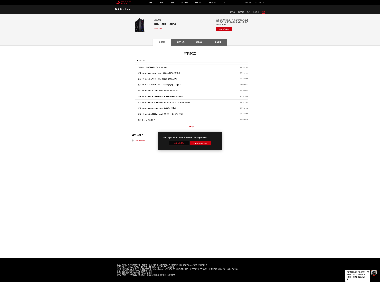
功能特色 (232, 12)
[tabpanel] (190, 97)
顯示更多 (191, 127)
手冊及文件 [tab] (181, 42)
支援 (263, 12)
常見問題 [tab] (162, 42)
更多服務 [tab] (218, 42)
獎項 (248, 12)
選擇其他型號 (158, 28)
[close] (219, 134)
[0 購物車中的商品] (264, 2)
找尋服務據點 (140, 140)
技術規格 (241, 12)
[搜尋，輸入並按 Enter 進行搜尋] (256, 2)
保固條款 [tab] (199, 42)
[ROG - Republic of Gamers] (123, 2)
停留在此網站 (179, 143)
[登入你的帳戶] (260, 2)
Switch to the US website (200, 143)
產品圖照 (256, 12)
